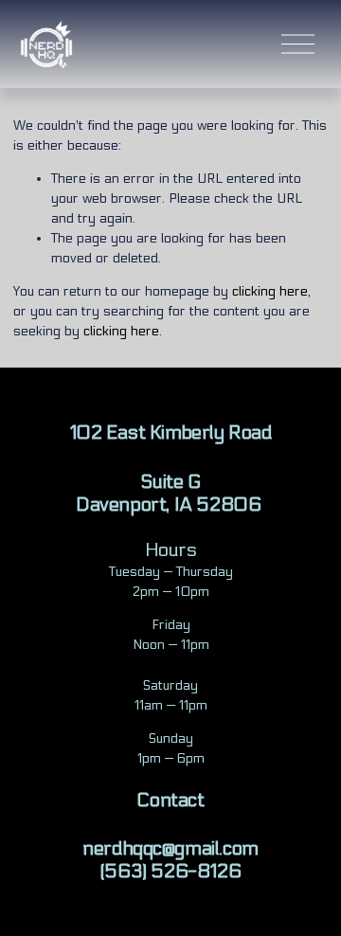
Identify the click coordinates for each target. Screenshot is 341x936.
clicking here (270, 291)
